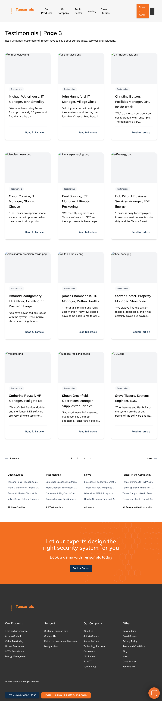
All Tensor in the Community (137, 507)
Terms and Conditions (134, 646)
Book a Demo (80, 568)
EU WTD (88, 661)
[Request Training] (115, 11)
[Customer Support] (123, 11)
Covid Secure (130, 636)
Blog (125, 651)
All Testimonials (54, 507)
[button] (152, 11)
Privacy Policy (130, 641)
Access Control (13, 636)
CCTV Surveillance (14, 651)
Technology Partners (94, 646)
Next (149, 458)
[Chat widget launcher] (154, 693)
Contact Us (50, 636)
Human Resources (14, 646)
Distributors (89, 656)
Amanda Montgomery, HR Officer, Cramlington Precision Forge (26, 301)
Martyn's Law (51, 646)
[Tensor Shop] (131, 11)
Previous (14, 458)
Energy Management (16, 656)
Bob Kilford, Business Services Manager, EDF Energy (132, 201)
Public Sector (78, 11)
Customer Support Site (56, 631)
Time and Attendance (16, 631)
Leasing (91, 11)
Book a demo (142, 11)
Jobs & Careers (91, 636)
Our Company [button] (63, 11)
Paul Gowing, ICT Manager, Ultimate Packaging (76, 201)
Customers (89, 651)
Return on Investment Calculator (61, 641)
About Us (88, 631)
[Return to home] (19, 11)
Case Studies (105, 11)
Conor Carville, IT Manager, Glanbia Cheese (22, 201)
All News (89, 507)
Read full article (34, 132)
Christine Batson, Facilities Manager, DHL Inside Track (132, 101)
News (126, 656)
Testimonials (16, 89)
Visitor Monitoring (14, 641)
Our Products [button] (46, 11)
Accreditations (91, 641)
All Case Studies (16, 507)
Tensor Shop (90, 666)
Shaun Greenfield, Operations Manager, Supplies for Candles (77, 401)
